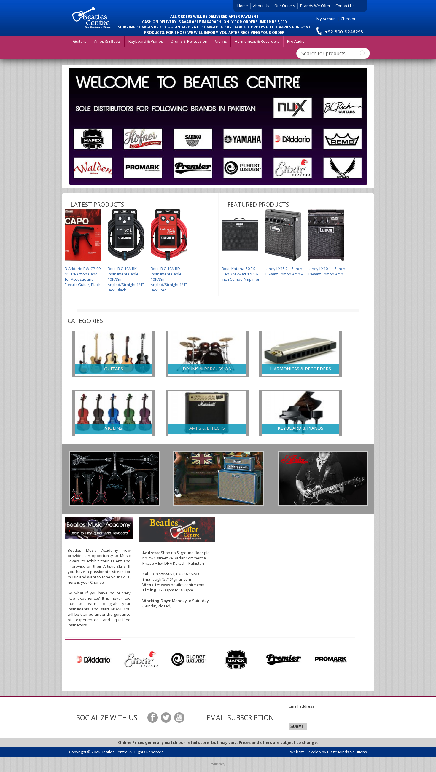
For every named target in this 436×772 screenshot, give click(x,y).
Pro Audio (296, 41)
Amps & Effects (107, 41)
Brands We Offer (315, 5)
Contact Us (345, 5)
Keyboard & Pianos (145, 41)
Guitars (79, 41)
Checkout (349, 18)
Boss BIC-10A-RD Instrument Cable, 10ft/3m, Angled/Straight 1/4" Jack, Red (169, 279)
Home (242, 5)
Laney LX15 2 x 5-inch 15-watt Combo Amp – (284, 271)
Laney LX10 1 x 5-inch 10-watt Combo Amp (326, 271)
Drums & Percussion (189, 41)
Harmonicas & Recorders (257, 41)
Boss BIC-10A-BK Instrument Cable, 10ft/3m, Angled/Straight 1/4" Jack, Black (126, 279)
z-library (218, 764)
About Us (261, 5)
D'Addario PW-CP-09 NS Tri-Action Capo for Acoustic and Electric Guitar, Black (83, 276)
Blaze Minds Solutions (347, 752)
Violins (221, 41)
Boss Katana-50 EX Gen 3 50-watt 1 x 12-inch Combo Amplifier (241, 274)
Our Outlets (284, 5)
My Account (326, 18)
